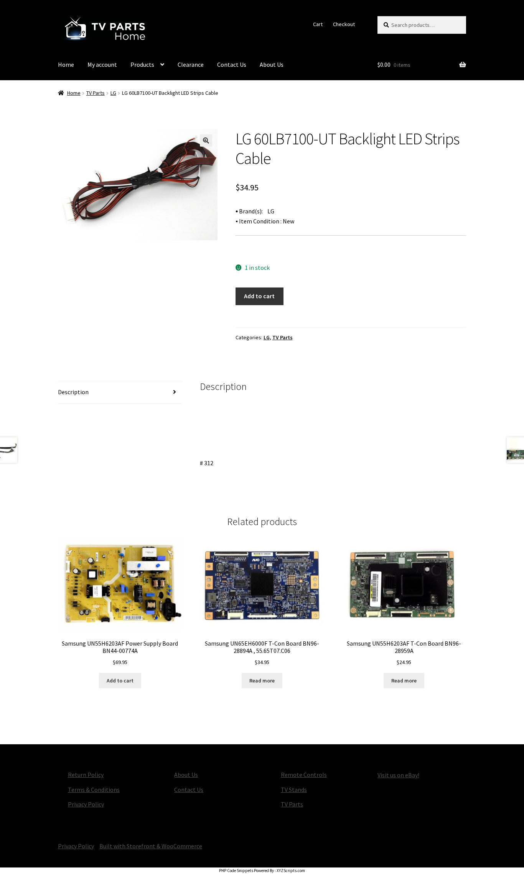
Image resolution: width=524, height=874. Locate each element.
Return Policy (86, 774)
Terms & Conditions (94, 789)
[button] (206, 140)
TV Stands (294, 789)
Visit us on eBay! (398, 775)
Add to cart (259, 296)
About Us (271, 64)
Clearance (191, 64)
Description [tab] (73, 392)
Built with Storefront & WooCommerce (150, 846)
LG (113, 92)
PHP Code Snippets (236, 870)
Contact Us (231, 64)
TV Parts (95, 92)
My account (102, 64)
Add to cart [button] (120, 680)
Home (66, 64)
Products (142, 64)
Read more (262, 680)
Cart (318, 24)
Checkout (344, 24)
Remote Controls (304, 774)
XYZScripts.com (291, 870)
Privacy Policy (86, 804)
